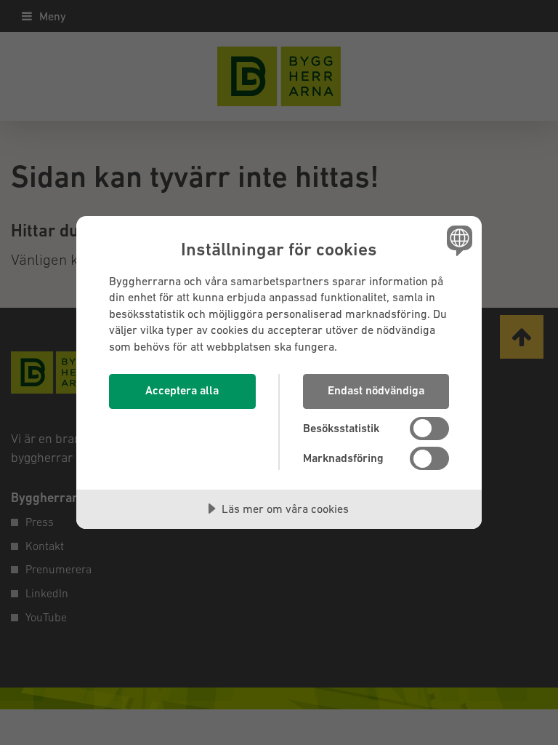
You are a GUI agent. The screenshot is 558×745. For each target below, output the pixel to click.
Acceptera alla (182, 390)
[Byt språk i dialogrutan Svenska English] (457, 241)
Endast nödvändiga (376, 390)
